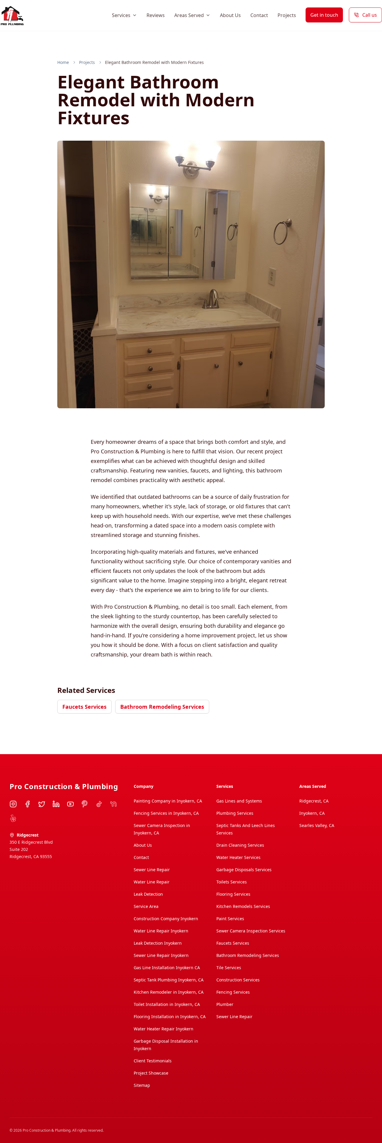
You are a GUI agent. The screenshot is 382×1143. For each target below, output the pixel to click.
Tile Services (228, 967)
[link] (154, 62)
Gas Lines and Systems (239, 801)
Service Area (146, 906)
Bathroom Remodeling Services (162, 706)
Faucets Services (84, 706)
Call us (369, 15)
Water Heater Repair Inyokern (163, 1029)
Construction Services (238, 980)
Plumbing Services (234, 813)
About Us (230, 15)
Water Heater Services (238, 857)
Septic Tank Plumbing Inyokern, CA (169, 980)
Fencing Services (233, 992)
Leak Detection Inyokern (158, 943)
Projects (287, 15)
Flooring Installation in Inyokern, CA (170, 1016)
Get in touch (324, 15)
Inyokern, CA (312, 813)
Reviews (156, 15)
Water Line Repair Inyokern (161, 931)
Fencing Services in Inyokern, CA (166, 813)
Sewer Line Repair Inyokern (161, 955)
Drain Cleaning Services (240, 845)
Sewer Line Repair (152, 869)
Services (121, 15)
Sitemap (142, 1085)
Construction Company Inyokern (166, 918)
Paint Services (230, 918)
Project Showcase (151, 1073)
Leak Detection (148, 894)
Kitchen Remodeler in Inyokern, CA (169, 992)
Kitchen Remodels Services (243, 906)
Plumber (224, 1004)
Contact (259, 15)
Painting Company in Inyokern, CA (168, 801)
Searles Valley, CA (316, 825)
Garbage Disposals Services (244, 869)
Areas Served (189, 15)
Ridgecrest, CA (314, 801)
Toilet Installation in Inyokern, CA (167, 1004)
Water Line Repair (152, 882)
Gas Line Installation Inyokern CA (167, 967)
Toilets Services (231, 882)
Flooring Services (233, 894)
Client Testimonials (153, 1061)
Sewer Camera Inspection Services (250, 931)
